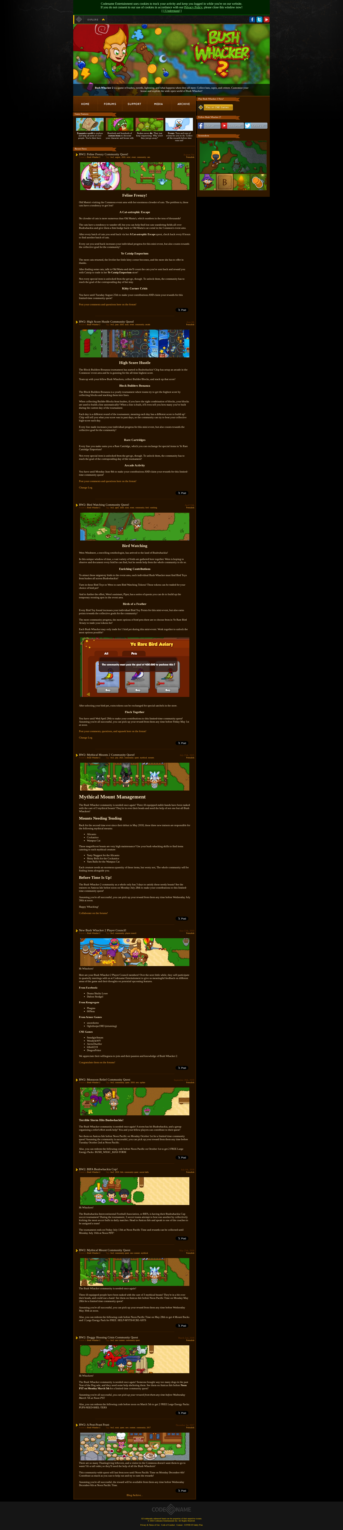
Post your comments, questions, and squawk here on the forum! (112, 731)
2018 (133, 1082)
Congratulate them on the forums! (97, 1062)
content (132, 1427)
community (141, 157)
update (142, 1082)
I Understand (171, 11)
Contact (179, 1525)
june (117, 324)
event (134, 157)
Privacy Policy (193, 7)
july (116, 758)
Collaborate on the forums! (93, 913)
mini (128, 157)
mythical (143, 758)
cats (148, 157)
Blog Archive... (135, 1495)
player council (130, 933)
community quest (131, 1172)
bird (147, 507)
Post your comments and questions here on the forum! (107, 304)
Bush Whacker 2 (93, 157)
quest (137, 758)
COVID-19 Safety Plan (193, 1525)
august (117, 157)
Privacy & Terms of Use (150, 1525)
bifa (121, 1172)
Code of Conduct (168, 1525)
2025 (121, 758)
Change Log (85, 487)
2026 (123, 157)
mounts (151, 758)
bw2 (112, 157)
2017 (149, 1427)
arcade (147, 324)
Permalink (190, 157)
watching (153, 507)
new (137, 1082)
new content (135, 1253)
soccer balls (144, 1172)
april (117, 507)
